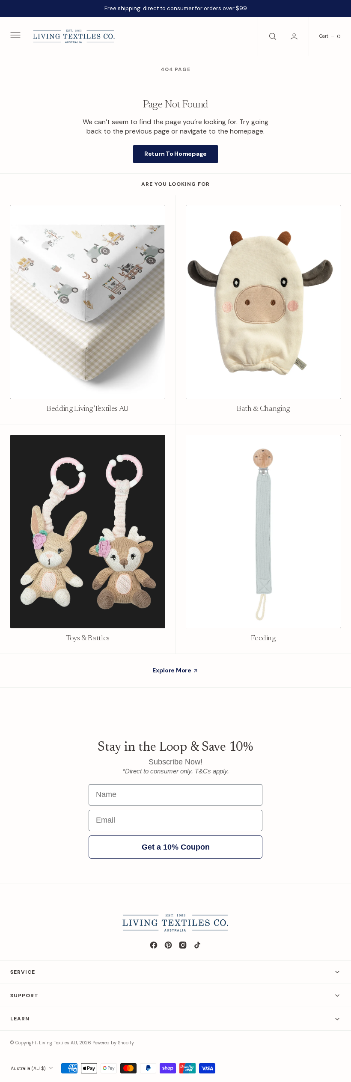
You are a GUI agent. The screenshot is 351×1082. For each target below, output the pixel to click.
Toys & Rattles (88, 638)
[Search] (272, 36)
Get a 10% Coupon (176, 847)
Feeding (263, 638)
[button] (14, 36)
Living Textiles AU (58, 1043)
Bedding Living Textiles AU (88, 409)
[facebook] (154, 945)
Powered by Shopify (113, 1043)
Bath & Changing (263, 409)
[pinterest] (168, 945)
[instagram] (183, 945)
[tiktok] (197, 945)
